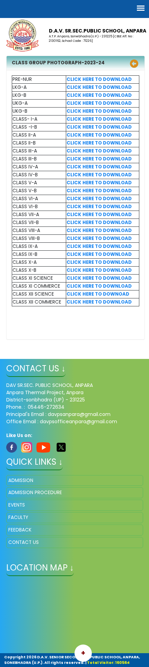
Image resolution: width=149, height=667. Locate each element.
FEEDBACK (20, 530)
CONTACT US (23, 542)
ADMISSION (20, 480)
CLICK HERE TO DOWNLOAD (99, 79)
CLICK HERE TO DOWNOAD (98, 294)
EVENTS (16, 505)
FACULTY (18, 517)
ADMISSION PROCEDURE (35, 492)
